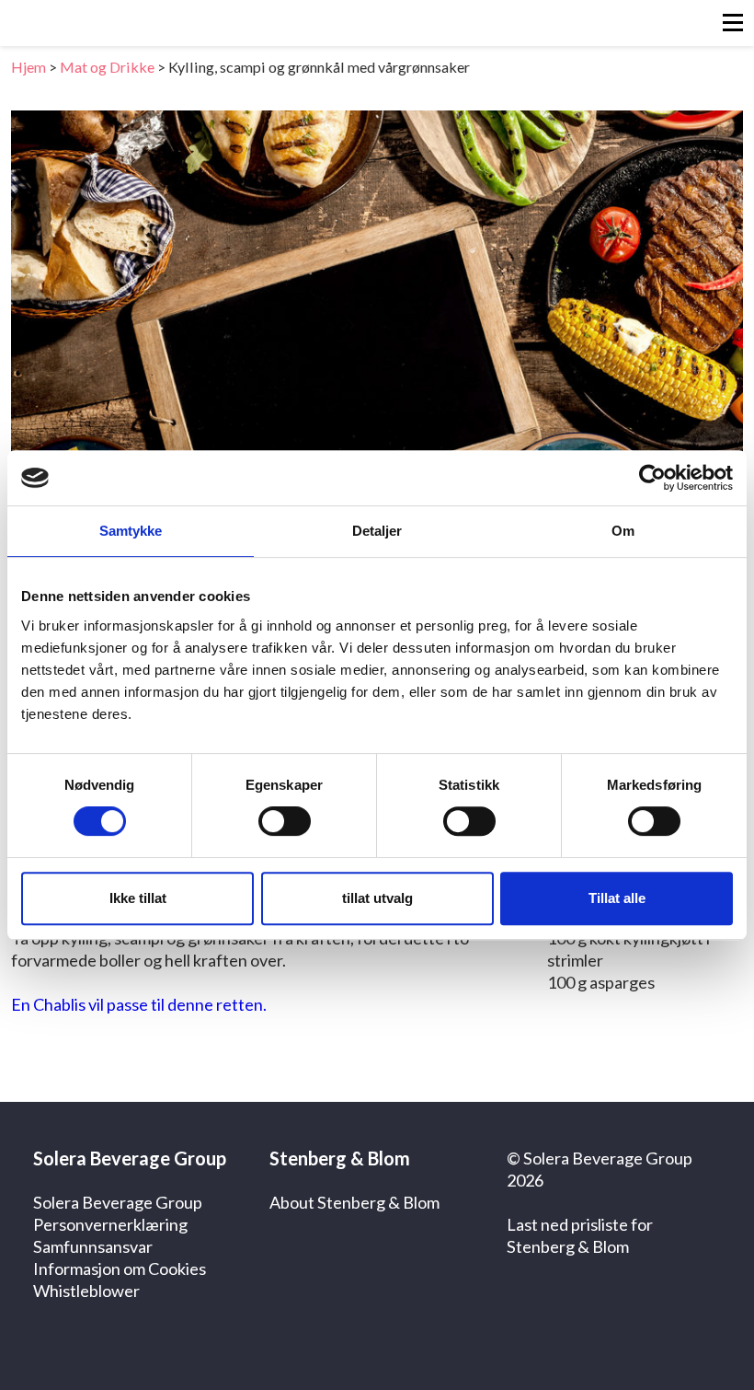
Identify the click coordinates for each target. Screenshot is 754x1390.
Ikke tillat (137, 898)
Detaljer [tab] (377, 531)
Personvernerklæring (110, 1224)
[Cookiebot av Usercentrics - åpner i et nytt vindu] (652, 478)
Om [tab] (622, 531)
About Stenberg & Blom (354, 1202)
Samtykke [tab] (131, 531)
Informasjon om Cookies (119, 1268)
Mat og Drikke (107, 66)
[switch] (284, 821)
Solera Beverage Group (117, 1202)
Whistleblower (86, 1290)
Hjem (28, 66)
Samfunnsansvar (93, 1246)
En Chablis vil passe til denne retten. (139, 1004)
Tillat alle (616, 898)
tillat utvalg (377, 898)
